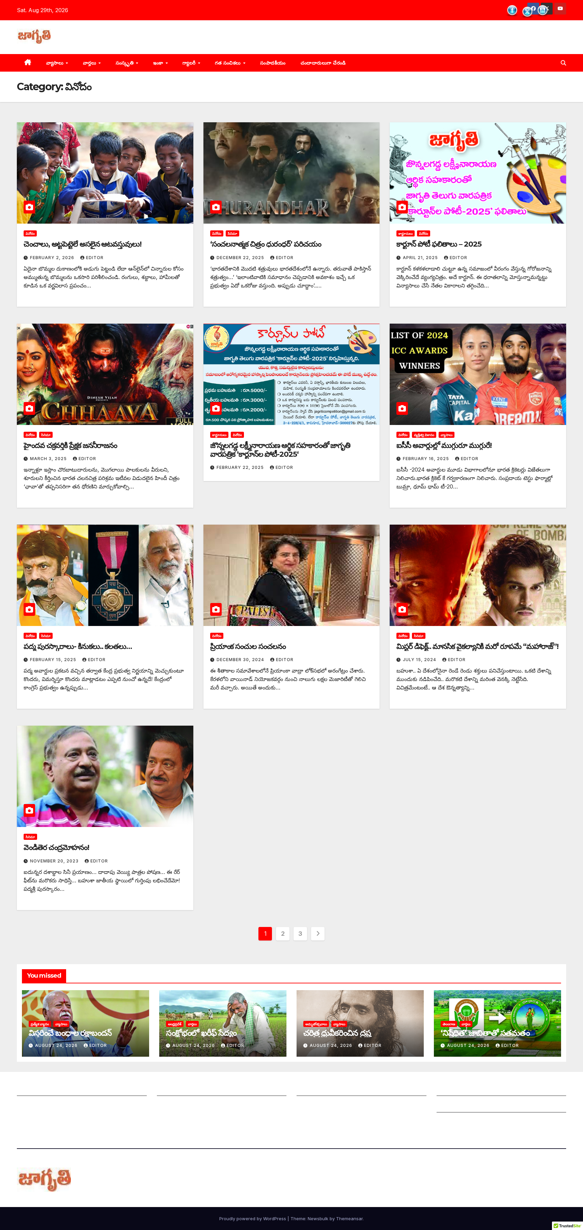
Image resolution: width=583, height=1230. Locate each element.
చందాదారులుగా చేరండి (323, 63)
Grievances (451, 1105)
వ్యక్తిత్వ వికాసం (424, 435)
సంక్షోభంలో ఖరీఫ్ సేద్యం (201, 1033)
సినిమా (232, 233)
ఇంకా (159, 63)
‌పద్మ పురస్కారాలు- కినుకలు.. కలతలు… (78, 646)
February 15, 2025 (54, 659)
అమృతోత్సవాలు (316, 1024)
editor (95, 257)
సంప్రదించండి (31, 1105)
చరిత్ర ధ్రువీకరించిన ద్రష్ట (336, 1033)
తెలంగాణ (449, 1024)
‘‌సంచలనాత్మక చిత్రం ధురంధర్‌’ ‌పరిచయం (265, 244)
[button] (563, 62)
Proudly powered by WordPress (253, 1218)
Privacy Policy (455, 1122)
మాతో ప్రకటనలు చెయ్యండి (185, 1105)
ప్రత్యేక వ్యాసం (40, 1024)
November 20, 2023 (55, 860)
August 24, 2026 (57, 1045)
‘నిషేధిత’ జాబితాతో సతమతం (485, 1033)
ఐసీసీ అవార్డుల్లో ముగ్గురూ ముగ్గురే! (443, 445)
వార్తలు (90, 63)
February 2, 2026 (53, 257)
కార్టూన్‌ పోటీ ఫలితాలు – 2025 (438, 244)
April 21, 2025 (421, 257)
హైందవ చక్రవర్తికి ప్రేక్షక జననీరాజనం (70, 445)
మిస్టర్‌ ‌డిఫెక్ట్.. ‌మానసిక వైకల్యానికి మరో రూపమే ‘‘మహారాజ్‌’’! (477, 646)
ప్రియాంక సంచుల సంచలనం (248, 646)
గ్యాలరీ (190, 63)
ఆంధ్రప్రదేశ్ (175, 1024)
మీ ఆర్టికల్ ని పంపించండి (183, 1089)
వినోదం (30, 233)
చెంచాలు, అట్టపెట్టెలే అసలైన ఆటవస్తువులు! (82, 244)
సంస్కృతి (125, 63)
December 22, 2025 (241, 257)
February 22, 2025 (241, 467)
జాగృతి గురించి (33, 1089)
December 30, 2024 (241, 659)
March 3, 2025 (49, 458)
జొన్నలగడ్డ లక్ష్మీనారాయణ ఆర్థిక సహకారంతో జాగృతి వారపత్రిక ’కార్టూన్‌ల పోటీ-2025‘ (280, 450)
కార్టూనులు (405, 233)
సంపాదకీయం (273, 63)
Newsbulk (318, 1218)
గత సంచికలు (228, 63)
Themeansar (349, 1218)
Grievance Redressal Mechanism (479, 1089)
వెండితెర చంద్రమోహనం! (56, 847)
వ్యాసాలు (55, 63)
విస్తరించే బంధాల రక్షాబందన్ (70, 1033)
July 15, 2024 (420, 659)
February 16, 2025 (426, 458)
